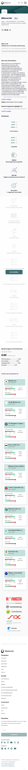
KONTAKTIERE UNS (5, 679)
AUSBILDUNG (4, 666)
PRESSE (2, 681)
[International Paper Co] (14, 537)
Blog (2, 669)
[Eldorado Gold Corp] (14, 516)
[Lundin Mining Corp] (14, 409)
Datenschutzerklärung (7, 766)
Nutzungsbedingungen (7, 764)
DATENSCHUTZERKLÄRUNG (7, 687)
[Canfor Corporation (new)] (14, 494)
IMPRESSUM (3, 698)
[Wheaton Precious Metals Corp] (14, 473)
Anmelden (14, 272)
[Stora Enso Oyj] (14, 558)
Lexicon (3, 672)
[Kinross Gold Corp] (14, 452)
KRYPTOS (3, 713)
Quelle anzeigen (6, 99)
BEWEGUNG (3, 661)
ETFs (2, 710)
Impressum (12, 762)
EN (19, 3)
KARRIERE (3, 684)
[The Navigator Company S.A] (14, 430)
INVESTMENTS (4, 664)
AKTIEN (2, 705)
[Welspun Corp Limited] (14, 580)
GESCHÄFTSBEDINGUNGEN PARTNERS (9, 690)
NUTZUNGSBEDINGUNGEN (6, 693)
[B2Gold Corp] (14, 388)
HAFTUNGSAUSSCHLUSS (6, 695)
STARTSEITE (3, 658)
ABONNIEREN (14, 734)
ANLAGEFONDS (4, 708)
